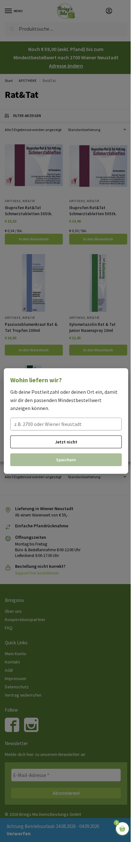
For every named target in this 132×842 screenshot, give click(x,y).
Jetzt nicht (66, 442)
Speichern (66, 460)
